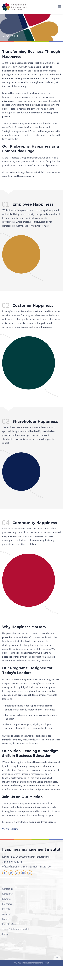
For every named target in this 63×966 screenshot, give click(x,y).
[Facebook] (4, 872)
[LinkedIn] (17, 872)
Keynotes (6, 899)
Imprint (5, 934)
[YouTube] (29, 872)
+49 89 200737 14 (12, 862)
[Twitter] (10, 872)
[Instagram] (23, 872)
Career (5, 919)
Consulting (7, 894)
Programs (7, 904)
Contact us (7, 889)
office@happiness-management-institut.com (27, 866)
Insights (6, 909)
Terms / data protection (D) (15, 929)
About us (6, 914)
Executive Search (10, 924)
